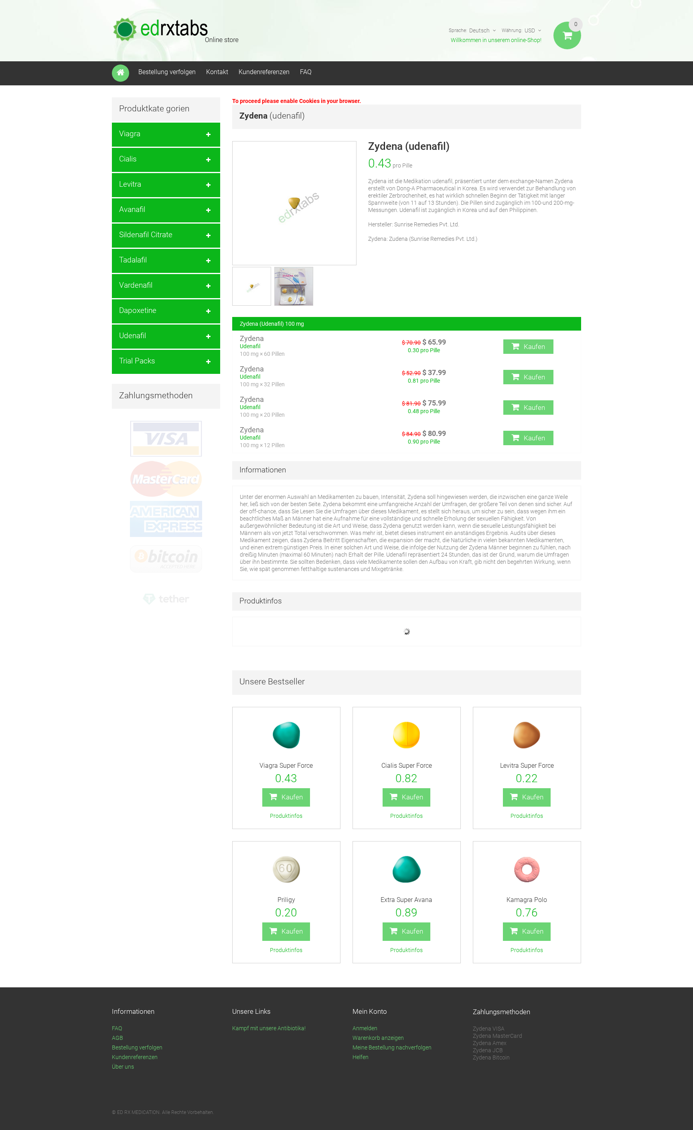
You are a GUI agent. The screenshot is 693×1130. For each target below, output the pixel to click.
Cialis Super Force (406, 765)
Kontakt (217, 72)
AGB (117, 1038)
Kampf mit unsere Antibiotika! (269, 1028)
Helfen (361, 1057)
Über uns (123, 1066)
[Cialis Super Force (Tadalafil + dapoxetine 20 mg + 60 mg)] (406, 735)
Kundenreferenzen (264, 72)
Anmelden (365, 1028)
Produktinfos (286, 816)
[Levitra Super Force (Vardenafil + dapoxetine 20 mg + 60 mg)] (526, 735)
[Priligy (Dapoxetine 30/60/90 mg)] (286, 869)
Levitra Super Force (527, 765)
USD (530, 30)
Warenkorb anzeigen (378, 1038)
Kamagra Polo (527, 900)
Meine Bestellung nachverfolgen (392, 1047)
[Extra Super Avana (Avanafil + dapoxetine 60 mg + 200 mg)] (406, 869)
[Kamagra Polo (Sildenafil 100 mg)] (526, 869)
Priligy (286, 900)
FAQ (306, 72)
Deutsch (479, 30)
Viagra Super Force (286, 765)
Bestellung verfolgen (167, 72)
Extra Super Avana (406, 900)
